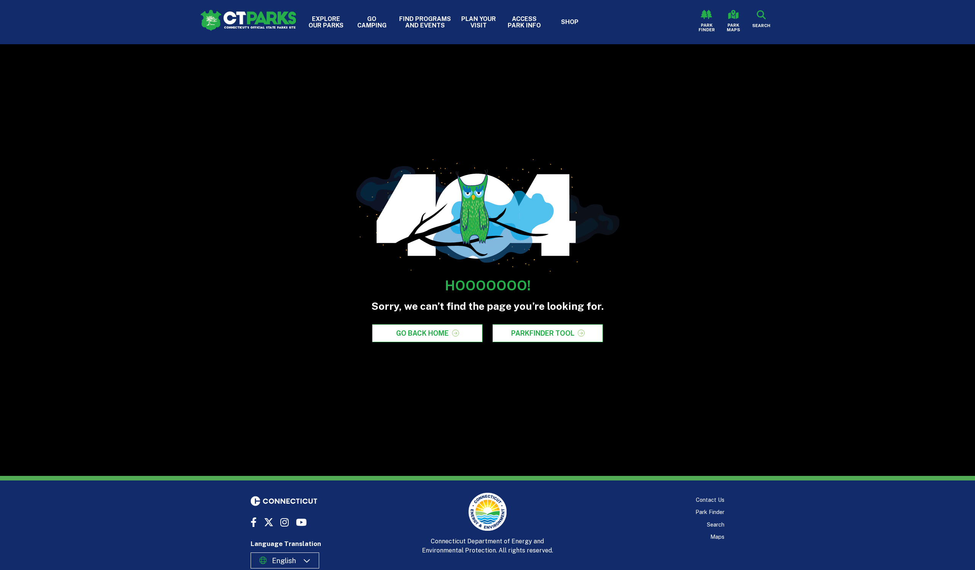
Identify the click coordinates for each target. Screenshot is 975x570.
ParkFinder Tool (542, 333)
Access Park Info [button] (524, 22)
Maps (717, 536)
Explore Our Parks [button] (326, 22)
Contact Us (710, 499)
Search (715, 524)
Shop (570, 22)
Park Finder (706, 27)
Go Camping (372, 22)
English (284, 560)
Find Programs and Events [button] (425, 22)
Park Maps (733, 27)
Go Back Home (422, 333)
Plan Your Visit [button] (478, 22)
